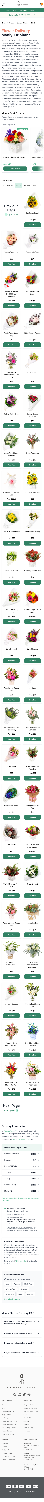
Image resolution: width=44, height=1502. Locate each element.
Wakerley (30, 1294)
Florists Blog (28, 1427)
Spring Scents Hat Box (32, 806)
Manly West (28, 1284)
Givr (25, 1414)
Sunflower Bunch (32, 213)
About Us (5, 1443)
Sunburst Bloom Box (32, 492)
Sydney (32, 10)
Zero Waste (11, 844)
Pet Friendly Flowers (9, 1427)
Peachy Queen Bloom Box (11, 924)
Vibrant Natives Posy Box (11, 885)
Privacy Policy (7, 1453)
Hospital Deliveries (30, 1405)
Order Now (32, 225)
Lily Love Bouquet (32, 372)
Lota (7, 1284)
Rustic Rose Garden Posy (11, 334)
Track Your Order (8, 1434)
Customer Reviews (30, 1408)
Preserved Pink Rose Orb (11, 493)
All (3, 185)
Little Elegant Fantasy (32, 333)
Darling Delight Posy (11, 414)
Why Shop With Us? (31, 1411)
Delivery (11, 23)
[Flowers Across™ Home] (22, 3)
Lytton (20, 1294)
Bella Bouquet (11, 649)
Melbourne (10, 10)
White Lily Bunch (11, 570)
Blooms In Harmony (32, 531)
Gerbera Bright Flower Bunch (32, 610)
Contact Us (6, 1450)
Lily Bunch (33, 688)
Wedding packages (8, 1418)
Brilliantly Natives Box (32, 570)
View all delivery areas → (13, 1299)
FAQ (3, 1408)
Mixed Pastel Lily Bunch (11, 610)
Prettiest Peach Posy (11, 252)
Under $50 (10, 185)
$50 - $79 (18, 185)
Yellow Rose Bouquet (11, 531)
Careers (4, 1446)
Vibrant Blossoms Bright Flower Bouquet (11, 294)
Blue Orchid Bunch (11, 805)
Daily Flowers (6, 1414)
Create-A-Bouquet (8, 1411)
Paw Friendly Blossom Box (11, 963)
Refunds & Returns (8, 1456)
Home (4, 23)
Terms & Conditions (9, 1459)
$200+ (34, 185)
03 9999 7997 (28, 1449)
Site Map (27, 1431)
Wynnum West (11, 1289)
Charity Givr (28, 1418)
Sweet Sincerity (32, 884)
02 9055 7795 (28, 1469)
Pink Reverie (11, 766)
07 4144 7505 (28, 1459)
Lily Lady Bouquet (11, 1004)
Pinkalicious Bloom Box (11, 689)
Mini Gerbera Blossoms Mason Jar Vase (11, 375)
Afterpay (27, 1421)
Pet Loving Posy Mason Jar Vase (11, 1083)
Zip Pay (26, 1424)
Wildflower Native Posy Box (32, 767)
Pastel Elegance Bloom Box (32, 1083)
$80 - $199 (27, 185)
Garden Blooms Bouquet (32, 415)
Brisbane (23, 10)
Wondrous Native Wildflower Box (32, 845)
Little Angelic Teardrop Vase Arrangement (32, 965)
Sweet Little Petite (32, 252)
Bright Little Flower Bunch (32, 292)
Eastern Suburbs (22, 23)
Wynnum (17, 1284)
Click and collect (21, 1261)
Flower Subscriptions (9, 1424)
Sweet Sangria (32, 649)
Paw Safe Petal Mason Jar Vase (11, 1044)
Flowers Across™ (10, 1131)
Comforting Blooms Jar (32, 1005)
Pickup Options (7, 1431)
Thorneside (10, 1294)
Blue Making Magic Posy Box (32, 1044)
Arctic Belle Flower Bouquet (11, 454)
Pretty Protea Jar (32, 453)
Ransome (24, 1289)
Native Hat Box (32, 923)
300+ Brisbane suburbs (21, 1139)
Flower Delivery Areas (9, 1421)
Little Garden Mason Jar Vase (32, 728)
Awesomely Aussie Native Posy (11, 728)
